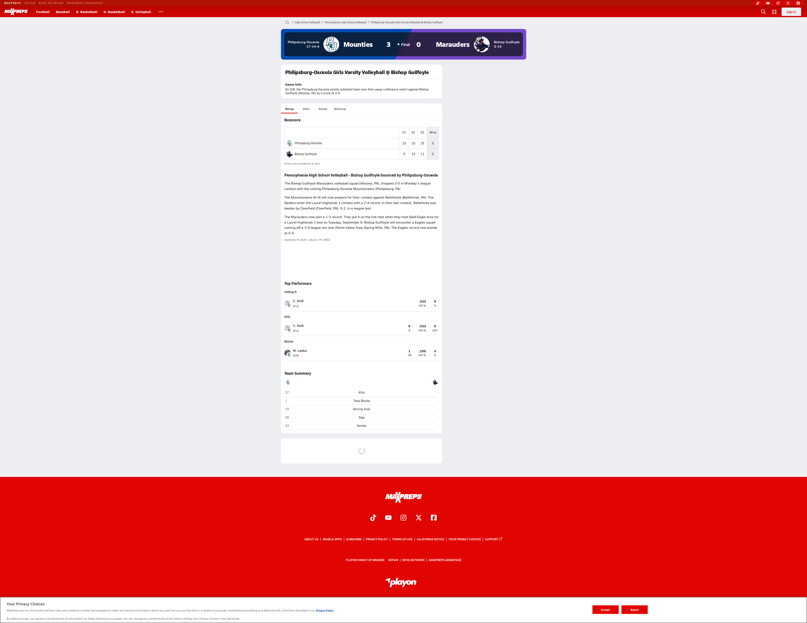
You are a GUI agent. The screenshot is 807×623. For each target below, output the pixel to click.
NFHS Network (51, 3)
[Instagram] (778, 3)
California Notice (430, 539)
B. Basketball (86, 11)
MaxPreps (12, 3)
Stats (306, 109)
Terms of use (402, 539)
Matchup (340, 109)
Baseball (63, 11)
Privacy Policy (377, 539)
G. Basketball (114, 11)
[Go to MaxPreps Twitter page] (418, 518)
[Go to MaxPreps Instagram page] (403, 518)
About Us (312, 539)
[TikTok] (757, 3)
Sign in (791, 12)
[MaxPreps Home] (16, 11)
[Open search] (763, 11)
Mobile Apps (332, 539)
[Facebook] (798, 3)
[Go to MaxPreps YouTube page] (388, 518)
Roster (323, 109)
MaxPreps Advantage (85, 3)
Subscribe (354, 539)
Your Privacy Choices (464, 539)
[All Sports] (160, 11)
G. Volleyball (141, 11)
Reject (634, 609)
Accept (605, 609)
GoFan (30, 3)
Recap (289, 109)
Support (491, 539)
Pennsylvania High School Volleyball (345, 22)
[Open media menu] (774, 11)
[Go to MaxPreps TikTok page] (373, 518)
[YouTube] (768, 3)
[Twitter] (788, 3)
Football (43, 11)
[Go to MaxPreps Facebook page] (433, 518)
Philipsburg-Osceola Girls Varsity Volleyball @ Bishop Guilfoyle (406, 22)
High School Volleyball (307, 22)
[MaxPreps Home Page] (287, 22)
